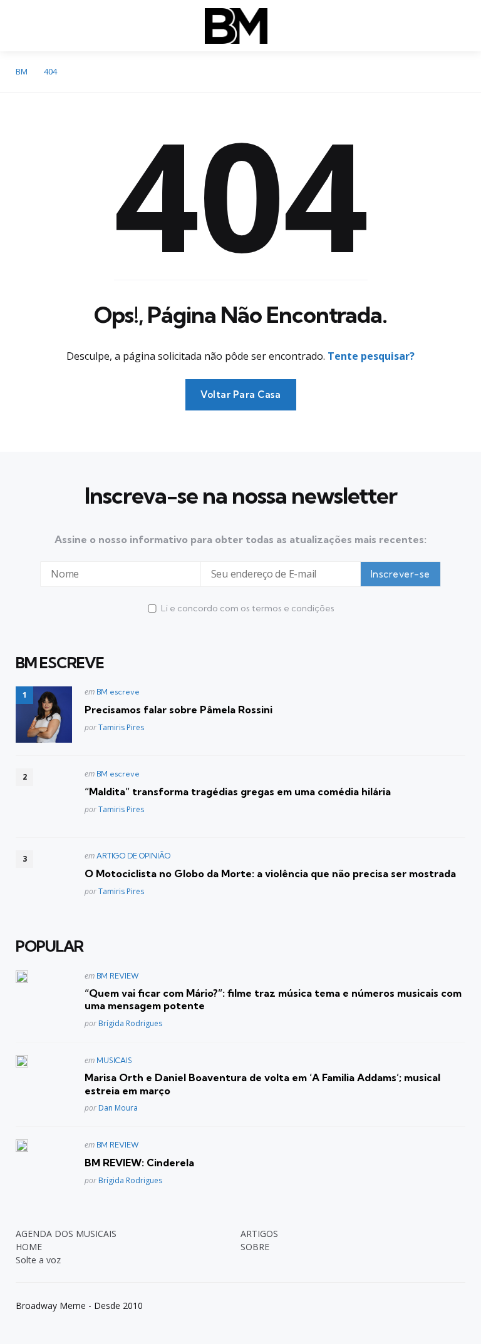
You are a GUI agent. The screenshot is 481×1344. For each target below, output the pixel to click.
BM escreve (118, 691)
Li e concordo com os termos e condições (247, 608)
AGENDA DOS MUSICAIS (66, 1234)
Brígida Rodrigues (130, 1023)
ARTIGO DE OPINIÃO (133, 855)
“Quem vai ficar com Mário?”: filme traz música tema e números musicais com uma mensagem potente (273, 999)
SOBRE (254, 1247)
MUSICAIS (114, 1060)
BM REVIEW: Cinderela (139, 1162)
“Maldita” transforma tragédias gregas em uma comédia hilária (238, 791)
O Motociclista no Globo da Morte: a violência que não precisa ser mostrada (270, 873)
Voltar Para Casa (240, 394)
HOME (29, 1247)
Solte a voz (38, 1260)
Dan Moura (118, 1107)
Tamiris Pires (121, 727)
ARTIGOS (259, 1234)
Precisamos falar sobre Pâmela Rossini (178, 709)
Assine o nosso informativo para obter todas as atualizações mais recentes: (240, 539)
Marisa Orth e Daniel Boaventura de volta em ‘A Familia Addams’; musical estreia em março (262, 1084)
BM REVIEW (117, 975)
